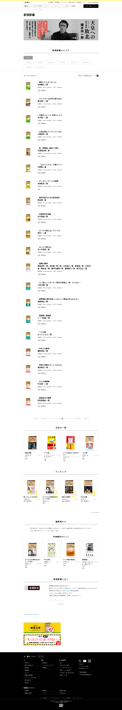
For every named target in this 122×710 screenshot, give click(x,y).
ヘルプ (73, 698)
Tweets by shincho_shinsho (30, 614)
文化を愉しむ (86, 62)
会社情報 (50, 2)
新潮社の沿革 (63, 690)
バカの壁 (74, 588)
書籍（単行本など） (29, 665)
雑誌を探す (44, 662)
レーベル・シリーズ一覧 (33, 9)
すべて (28, 57)
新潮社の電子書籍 (29, 675)
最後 (85, 418)
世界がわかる (52, 62)
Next (97, 30)
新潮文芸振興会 (83, 672)
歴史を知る (40, 62)
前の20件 (44, 418)
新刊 (61, 662)
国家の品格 (65, 590)
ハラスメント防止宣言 (66, 698)
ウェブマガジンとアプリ (47, 665)
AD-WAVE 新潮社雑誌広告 (93, 2)
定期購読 (44, 667)
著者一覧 (27, 682)
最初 (36, 418)
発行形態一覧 (28, 680)
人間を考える (29, 62)
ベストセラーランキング (65, 667)
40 (73, 418)
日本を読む (62, 62)
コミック (27, 672)
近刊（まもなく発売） (65, 665)
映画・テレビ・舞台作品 (65, 670)
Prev (25, 30)
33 (54, 418)
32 (51, 418)
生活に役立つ (29, 67)
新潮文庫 (27, 667)
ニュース (64, 2)
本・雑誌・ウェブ (91, 6)
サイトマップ (79, 698)
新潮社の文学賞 (28, 693)
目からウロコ (74, 62)
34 (57, 418)
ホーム (25, 9)
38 (67, 418)
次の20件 (78, 418)
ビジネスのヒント (42, 67)
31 (49, 418)
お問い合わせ (71, 2)
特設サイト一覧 (63, 675)
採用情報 (57, 2)
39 (70, 418)
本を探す (27, 662)
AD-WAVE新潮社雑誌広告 (85, 674)
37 (65, 418)
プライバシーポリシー (55, 698)
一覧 (42, 656)
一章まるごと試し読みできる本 (67, 672)
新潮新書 (27, 670)
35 (59, 418)
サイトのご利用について (44, 698)
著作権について (81, 2)
